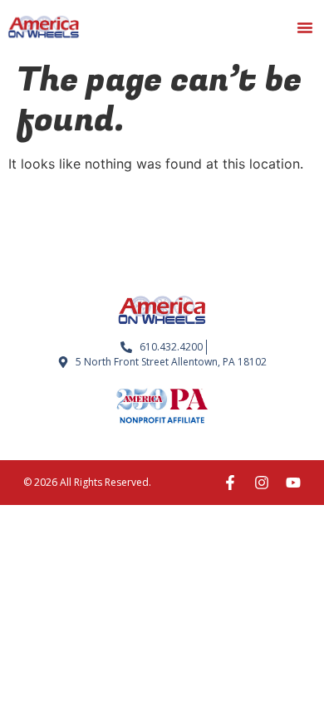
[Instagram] (261, 482)
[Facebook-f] (230, 482)
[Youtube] (293, 482)
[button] (304, 27)
